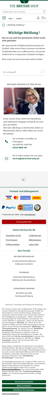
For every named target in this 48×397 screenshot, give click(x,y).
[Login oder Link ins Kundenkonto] (38, 17)
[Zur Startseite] (3, 25)
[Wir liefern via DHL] (36, 198)
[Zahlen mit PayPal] (9, 207)
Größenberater (35, 235)
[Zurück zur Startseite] (24, 6)
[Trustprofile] (25, 207)
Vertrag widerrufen (24, 222)
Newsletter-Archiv (13, 235)
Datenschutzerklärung (11, 369)
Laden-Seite (34, 244)
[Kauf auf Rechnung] (25, 198)
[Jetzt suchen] (44, 11)
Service (19, 18)
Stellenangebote (13, 244)
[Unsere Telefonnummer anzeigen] (24, 2)
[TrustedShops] (37, 207)
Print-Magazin (11, 240)
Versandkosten (29, 214)
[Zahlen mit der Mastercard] (16, 198)
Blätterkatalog (35, 240)
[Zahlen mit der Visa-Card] (9, 198)
